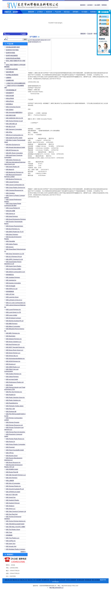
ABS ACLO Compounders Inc (14, 135)
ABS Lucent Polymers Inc (13, 309)
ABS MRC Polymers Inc (13, 333)
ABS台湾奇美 (10, 98)
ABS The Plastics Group (13, 529)
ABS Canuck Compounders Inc (15, 184)
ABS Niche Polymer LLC (13, 353)
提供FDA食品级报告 (12, 55)
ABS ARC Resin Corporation (14, 153)
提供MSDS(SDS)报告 (12, 50)
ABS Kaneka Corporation (13, 283)
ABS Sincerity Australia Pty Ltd (15, 489)
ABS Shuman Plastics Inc (13, 486)
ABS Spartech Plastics (12, 500)
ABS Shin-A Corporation (13, 483)
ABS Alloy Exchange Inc (13, 144)
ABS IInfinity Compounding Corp (15, 272)
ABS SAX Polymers (11, 477)
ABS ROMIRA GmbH (12, 469)
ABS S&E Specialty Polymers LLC (16, 475)
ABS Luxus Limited (11, 315)
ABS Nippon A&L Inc (12, 355)
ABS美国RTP (10, 93)
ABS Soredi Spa (11, 497)
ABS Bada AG (10, 169)
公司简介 (40, 12)
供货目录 (49, 12)
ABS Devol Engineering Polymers (16, 219)
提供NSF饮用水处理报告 (13, 58)
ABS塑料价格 (45, 580)
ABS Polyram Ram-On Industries (15, 432)
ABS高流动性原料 (60, 580)
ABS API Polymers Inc (12, 150)
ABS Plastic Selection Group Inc (15, 397)
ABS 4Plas (9, 132)
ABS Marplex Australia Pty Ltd (14, 321)
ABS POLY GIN (10, 408)
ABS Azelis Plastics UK (12, 166)
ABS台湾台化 (10, 101)
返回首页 (82, 5)
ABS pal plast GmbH (12, 379)
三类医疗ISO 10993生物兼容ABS (15, 83)
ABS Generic (10, 247)
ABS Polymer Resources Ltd (14, 425)
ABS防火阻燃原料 (71, 580)
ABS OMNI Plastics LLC (13, 367)
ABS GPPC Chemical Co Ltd (14, 259)
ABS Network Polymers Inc (14, 339)
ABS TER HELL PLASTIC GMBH (15, 526)
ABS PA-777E (32, 580)
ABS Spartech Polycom (13, 503)
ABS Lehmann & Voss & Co (14, 300)
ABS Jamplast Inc (11, 280)
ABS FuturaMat (10, 241)
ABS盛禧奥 (9, 535)
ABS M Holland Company (13, 318)
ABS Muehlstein (10, 336)
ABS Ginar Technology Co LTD (15, 253)
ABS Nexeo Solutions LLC (13, 341)
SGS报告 (84, 12)
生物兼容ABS (10, 80)
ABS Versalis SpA (11, 546)
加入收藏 (97, 5)
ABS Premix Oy (10, 441)
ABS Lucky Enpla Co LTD (13, 312)
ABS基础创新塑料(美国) (13, 47)
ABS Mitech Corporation (13, 326)
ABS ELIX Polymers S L (13, 229)
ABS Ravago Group (12, 455)
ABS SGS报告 (96, 580)
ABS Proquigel (10, 447)
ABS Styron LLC (11, 508)
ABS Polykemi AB (11, 411)
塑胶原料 (31, 12)
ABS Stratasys (10, 506)
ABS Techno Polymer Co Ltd (14, 121)
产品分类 (58, 12)
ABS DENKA (9, 109)
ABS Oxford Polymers (12, 376)
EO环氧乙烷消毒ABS (12, 74)
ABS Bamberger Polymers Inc (14, 172)
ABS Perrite (9, 385)
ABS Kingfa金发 (10, 286)
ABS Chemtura (10, 193)
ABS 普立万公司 (10, 126)
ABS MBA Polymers (11, 323)
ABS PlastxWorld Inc (12, 403)
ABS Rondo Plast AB (12, 472)
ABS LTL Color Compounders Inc (15, 302)
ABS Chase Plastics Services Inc (15, 187)
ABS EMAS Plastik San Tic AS (15, 231)
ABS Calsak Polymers (12, 182)
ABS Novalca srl (11, 364)
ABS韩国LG (9, 104)
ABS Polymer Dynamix (12, 422)
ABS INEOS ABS (11, 115)
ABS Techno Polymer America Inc (16, 521)
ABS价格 (52, 580)
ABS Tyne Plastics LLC (12, 538)
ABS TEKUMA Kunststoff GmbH (15, 524)
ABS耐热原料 (80, 580)
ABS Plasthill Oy (11, 394)
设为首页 (90, 5)
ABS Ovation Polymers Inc (13, 374)
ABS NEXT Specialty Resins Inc (15, 347)
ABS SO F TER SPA (12, 494)
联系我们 (104, 5)
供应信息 (67, 12)
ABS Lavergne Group (12, 297)
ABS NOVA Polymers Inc (13, 361)
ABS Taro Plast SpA (12, 514)
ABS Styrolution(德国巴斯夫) (14, 112)
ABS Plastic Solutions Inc (13, 400)
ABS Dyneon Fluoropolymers (14, 226)
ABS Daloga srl (10, 213)
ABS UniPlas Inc (11, 541)
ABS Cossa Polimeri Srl (13, 208)
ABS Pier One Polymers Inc (14, 392)
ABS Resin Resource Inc (13, 462)
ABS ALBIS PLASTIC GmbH (14, 138)
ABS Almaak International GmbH (15, 147)
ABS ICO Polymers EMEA (13, 269)
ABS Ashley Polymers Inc (13, 160)
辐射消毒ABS (10, 72)
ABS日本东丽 (10, 95)
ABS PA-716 (16, 580)
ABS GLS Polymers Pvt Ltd (14, 256)
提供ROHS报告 (10, 52)
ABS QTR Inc (10, 453)
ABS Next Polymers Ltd (13, 344)
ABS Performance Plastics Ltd (15, 382)
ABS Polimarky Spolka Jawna (14, 406)
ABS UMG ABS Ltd (11, 123)
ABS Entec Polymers (12, 234)
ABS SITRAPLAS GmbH (13, 492)
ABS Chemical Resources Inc (14, 190)
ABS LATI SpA (10, 294)
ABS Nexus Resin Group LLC (14, 350)
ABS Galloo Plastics (12, 244)
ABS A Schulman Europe (13, 107)
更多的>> (23, 551)
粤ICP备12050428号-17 (56, 587)
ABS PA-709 (8, 580)
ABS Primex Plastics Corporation (15, 444)
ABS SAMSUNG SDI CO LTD (14, 118)
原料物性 (76, 12)
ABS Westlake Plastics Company (15, 549)
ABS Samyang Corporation (14, 129)
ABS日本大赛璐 (10, 211)
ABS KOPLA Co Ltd (11, 288)
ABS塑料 (38, 580)
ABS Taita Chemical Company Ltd (16, 511)
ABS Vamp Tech (10, 543)
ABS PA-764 (23, 580)
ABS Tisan (9, 532)
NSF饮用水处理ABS (12, 69)
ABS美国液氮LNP (11, 90)
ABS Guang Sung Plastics (13, 266)
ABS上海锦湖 (10, 480)
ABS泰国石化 (10, 274)
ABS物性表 (88, 580)
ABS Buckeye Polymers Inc (14, 179)
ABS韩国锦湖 (10, 291)
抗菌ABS (8, 77)
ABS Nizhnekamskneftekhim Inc (15, 358)
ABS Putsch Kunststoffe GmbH (15, 450)
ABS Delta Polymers (12, 216)
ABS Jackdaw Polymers (13, 277)
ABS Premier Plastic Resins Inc (15, 439)
